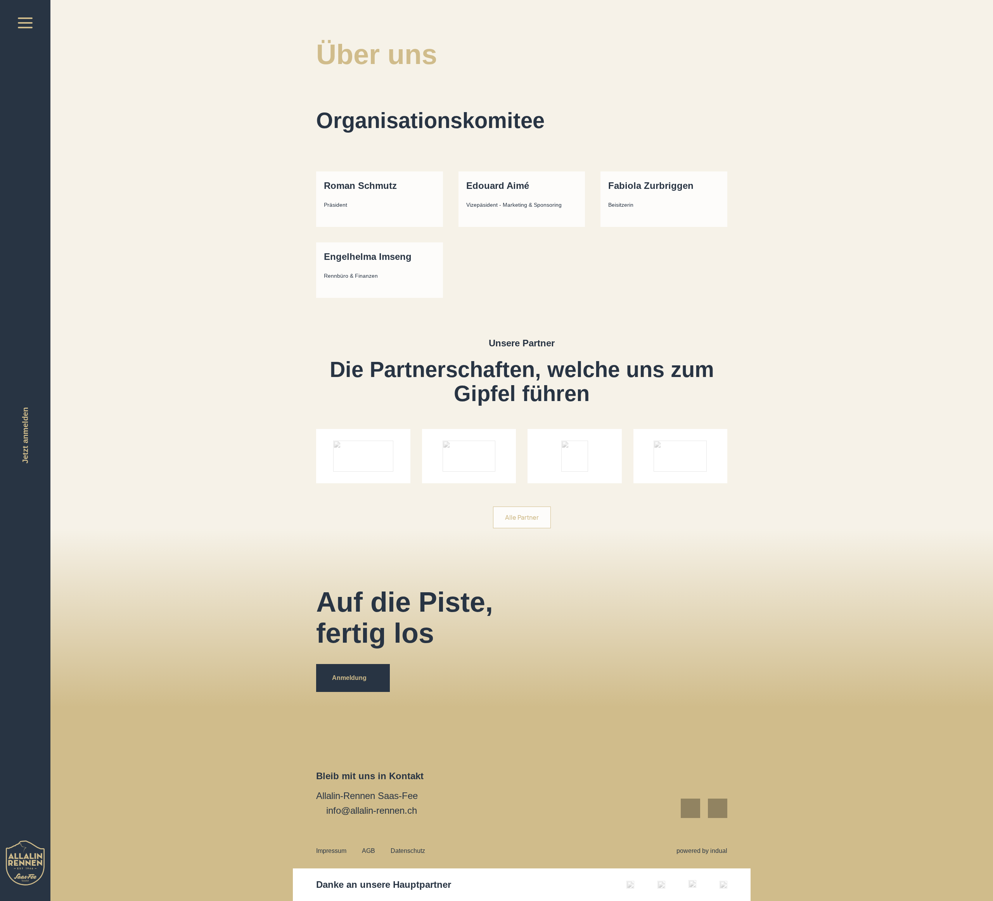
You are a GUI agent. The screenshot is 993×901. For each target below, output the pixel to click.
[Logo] (25, 862)
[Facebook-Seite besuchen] (690, 808)
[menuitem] (331, 851)
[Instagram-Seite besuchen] (717, 808)
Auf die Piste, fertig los (412, 617)
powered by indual (701, 850)
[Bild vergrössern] (630, 885)
